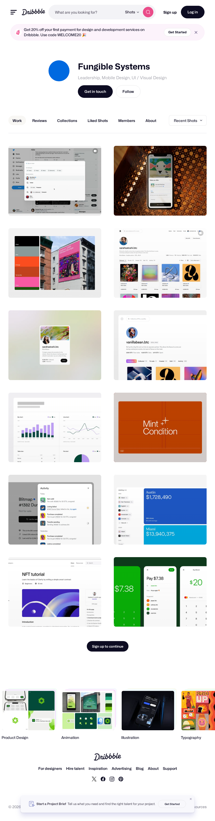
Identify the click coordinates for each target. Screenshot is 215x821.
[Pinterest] (121, 778)
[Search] (148, 12)
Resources (198, 806)
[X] (94, 778)
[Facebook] (103, 778)
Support (170, 768)
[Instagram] (112, 778)
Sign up (170, 12)
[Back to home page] (33, 12)
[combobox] (85, 12)
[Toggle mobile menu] (13, 12)
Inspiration (98, 768)
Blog (140, 768)
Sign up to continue (107, 646)
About (153, 768)
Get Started (177, 32)
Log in (192, 12)
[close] (196, 32)
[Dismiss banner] (191, 799)
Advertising (122, 768)
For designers (50, 768)
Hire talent (75, 768)
